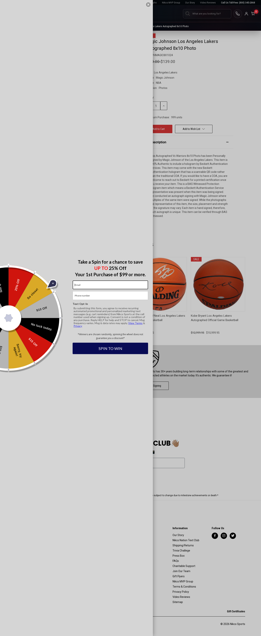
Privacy (78, 326)
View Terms (135, 323)
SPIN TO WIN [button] (110, 348)
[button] (148, 4)
